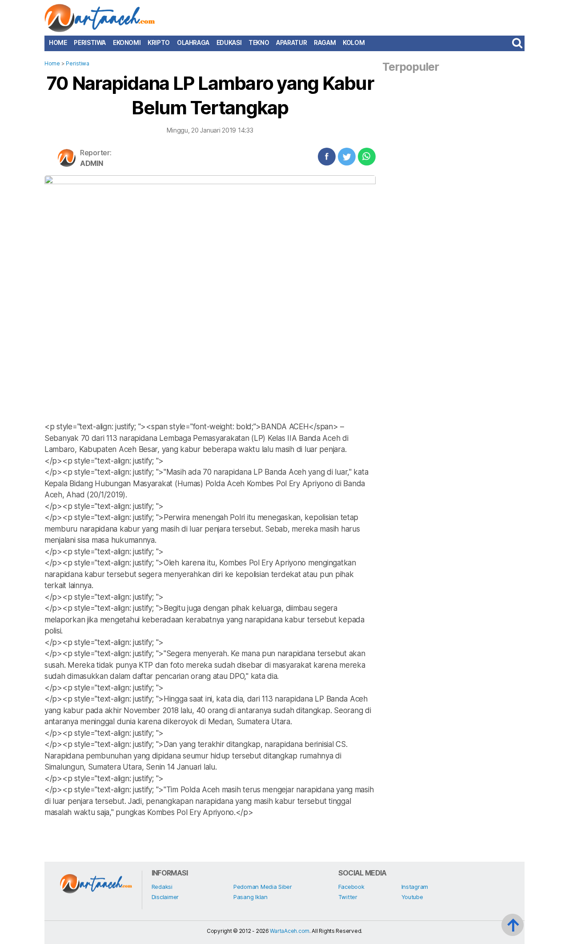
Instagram (415, 886)
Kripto (159, 42)
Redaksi (162, 886)
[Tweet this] (347, 156)
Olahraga (193, 42)
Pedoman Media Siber (262, 886)
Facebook (351, 886)
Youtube (412, 896)
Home (58, 42)
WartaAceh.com (289, 931)
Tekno (258, 42)
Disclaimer (165, 896)
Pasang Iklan (250, 896)
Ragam (325, 42)
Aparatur (291, 42)
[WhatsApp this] (367, 156)
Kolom (354, 42)
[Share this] (327, 156)
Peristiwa (90, 42)
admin (91, 163)
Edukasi (228, 42)
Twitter (347, 896)
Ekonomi (126, 42)
